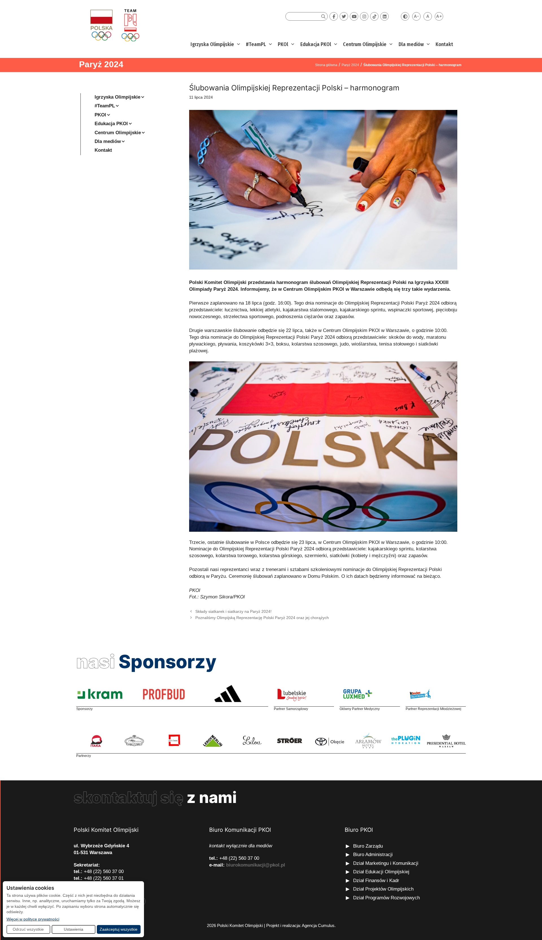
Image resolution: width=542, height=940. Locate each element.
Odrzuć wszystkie (28, 929)
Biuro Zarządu (368, 846)
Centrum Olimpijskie (364, 44)
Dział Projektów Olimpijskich (383, 889)
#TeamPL (256, 44)
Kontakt (444, 44)
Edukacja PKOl (315, 44)
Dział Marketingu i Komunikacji (385, 863)
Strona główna (326, 65)
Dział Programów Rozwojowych (386, 897)
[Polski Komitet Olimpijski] (114, 25)
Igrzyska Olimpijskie (212, 44)
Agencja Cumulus (318, 925)
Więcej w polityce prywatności (32, 919)
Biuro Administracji (373, 854)
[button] (238, 44)
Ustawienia (73, 929)
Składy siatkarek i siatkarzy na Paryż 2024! (233, 611)
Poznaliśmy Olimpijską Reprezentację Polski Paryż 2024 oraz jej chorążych (262, 617)
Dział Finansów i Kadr (377, 880)
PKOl (283, 44)
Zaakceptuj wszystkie (118, 929)
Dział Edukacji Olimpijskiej (381, 871)
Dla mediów (411, 44)
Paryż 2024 (101, 64)
